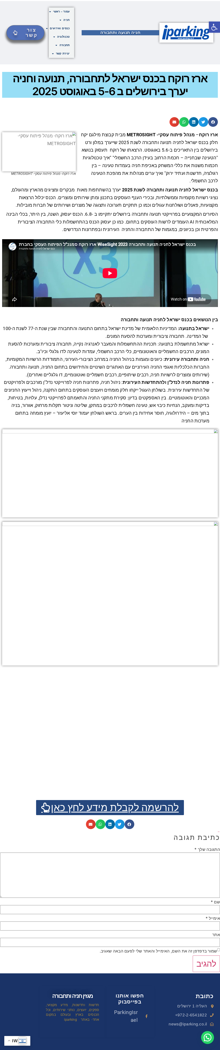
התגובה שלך (207, 849)
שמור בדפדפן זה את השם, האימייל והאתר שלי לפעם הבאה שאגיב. (158, 951)
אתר (216, 934)
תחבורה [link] (65, 45)
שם (215, 902)
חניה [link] (66, 20)
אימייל (213, 918)
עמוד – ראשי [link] (61, 11)
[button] (213, 122)
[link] (214, 27)
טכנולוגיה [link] (63, 36)
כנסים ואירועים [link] (60, 28)
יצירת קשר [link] (63, 53)
